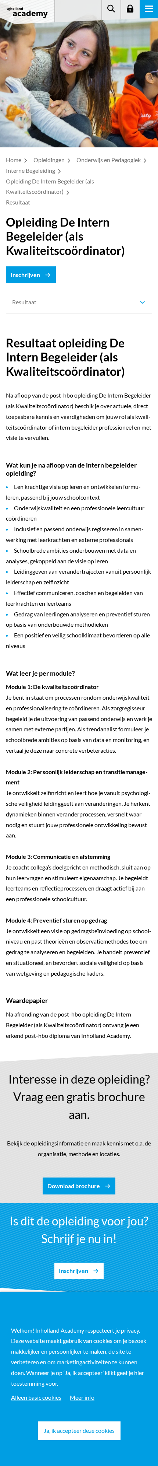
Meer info (82, 1397)
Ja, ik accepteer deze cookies (79, 1430)
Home (14, 159)
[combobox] (79, 302)
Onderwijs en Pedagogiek (109, 159)
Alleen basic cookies (36, 1397)
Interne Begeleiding (31, 170)
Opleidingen (49, 159)
